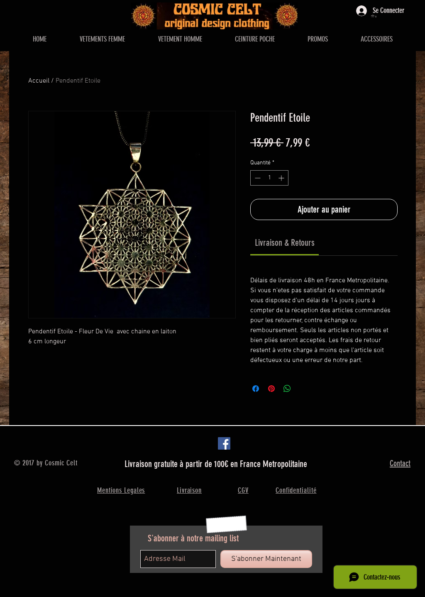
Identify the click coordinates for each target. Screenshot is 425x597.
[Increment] (282, 178)
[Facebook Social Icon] (224, 443)
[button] (374, 15)
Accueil (38, 81)
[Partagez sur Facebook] (256, 389)
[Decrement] (257, 178)
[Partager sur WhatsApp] (287, 389)
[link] (285, 242)
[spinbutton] (269, 178)
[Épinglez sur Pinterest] (271, 389)
